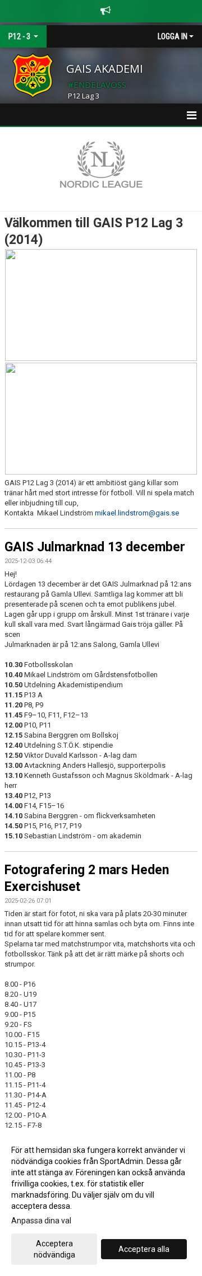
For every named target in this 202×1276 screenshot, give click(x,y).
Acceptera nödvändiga (54, 1249)
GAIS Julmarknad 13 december (94, 547)
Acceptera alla (143, 1249)
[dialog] (101, 1202)
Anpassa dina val (41, 1220)
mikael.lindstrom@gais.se (137, 513)
